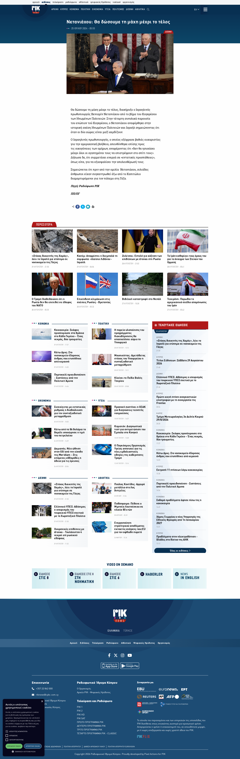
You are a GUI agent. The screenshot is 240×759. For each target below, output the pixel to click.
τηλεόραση (57, 2)
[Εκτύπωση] (92, 206)
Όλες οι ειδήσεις (179, 551)
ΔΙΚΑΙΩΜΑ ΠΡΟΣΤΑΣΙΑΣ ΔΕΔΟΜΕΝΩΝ (47, 747)
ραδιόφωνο (71, 2)
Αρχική (73, 643)
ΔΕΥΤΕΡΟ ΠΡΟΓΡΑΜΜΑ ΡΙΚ (91, 726)
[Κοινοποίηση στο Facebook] (77, 207)
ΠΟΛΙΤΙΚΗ (103, 323)
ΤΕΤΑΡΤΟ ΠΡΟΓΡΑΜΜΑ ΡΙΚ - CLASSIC (97, 734)
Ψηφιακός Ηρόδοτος (144, 643)
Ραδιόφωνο (112, 643)
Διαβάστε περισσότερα (26, 726)
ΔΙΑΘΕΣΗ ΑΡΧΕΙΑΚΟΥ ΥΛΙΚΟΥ (94, 747)
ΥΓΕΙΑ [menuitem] (108, 9)
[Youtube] (129, 655)
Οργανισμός (164, 643)
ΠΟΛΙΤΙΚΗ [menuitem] (85, 9)
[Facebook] (110, 655)
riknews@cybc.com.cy (47, 695)
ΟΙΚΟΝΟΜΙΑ (44, 400)
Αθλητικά (126, 643)
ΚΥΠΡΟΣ (159, 357)
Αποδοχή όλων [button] (14, 746)
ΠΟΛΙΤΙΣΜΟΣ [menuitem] (118, 9)
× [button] (42, 701)
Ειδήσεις (84, 643)
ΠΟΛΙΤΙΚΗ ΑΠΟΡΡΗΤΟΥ (72, 747)
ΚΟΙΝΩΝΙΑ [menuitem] (74, 9)
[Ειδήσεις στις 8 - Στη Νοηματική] (84, 578)
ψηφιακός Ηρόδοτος (100, 2)
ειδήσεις (46, 2)
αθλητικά (83, 2)
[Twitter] (116, 655)
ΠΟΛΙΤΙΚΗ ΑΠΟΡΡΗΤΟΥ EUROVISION (121, 747)
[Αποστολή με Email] (88, 207)
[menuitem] (148, 10)
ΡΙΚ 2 (79, 711)
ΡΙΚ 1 (79, 707)
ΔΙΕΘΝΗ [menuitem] (129, 9)
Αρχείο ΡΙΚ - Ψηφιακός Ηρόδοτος (94, 692)
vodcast (117, 2)
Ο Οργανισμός (84, 689)
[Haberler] (155, 578)
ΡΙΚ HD (80, 715)
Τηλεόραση (98, 643)
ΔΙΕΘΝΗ (168, 32)
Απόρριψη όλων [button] (33, 746)
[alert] (23, 727)
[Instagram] (122, 655)
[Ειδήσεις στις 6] (119, 578)
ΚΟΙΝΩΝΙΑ (43, 323)
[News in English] (190, 578)
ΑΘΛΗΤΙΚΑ (104, 478)
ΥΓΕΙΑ (101, 400)
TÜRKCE (127, 630)
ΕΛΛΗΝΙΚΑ (114, 630)
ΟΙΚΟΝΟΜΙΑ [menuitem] (97, 9)
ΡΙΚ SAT (81, 719)
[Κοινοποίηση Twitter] (83, 207)
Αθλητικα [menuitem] (140, 9)
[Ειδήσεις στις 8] (49, 578)
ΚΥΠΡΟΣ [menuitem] (64, 9)
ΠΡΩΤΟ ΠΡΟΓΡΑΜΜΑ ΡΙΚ (90, 722)
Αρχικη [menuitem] (55, 9)
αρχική (36, 2)
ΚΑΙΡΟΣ (159, 413)
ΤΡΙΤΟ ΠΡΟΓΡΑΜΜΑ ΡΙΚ (89, 730)
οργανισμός (128, 2)
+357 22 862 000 (44, 689)
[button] (7, 731)
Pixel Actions (151, 754)
